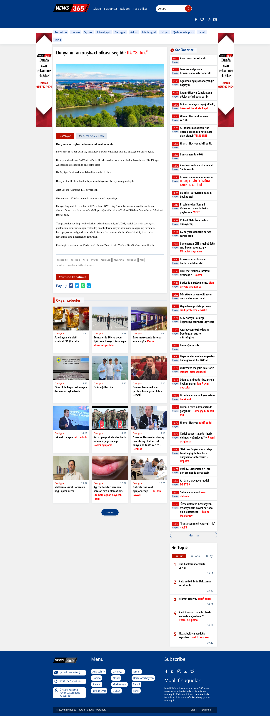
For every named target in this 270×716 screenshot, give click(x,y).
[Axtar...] (188, 8)
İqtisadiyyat (103, 32)
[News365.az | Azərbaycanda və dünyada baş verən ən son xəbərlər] (71, 8)
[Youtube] (215, 20)
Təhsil (201, 32)
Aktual (134, 32)
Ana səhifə (61, 32)
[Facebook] (196, 20)
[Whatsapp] (83, 285)
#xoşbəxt (75, 259)
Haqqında (110, 8)
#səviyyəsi (105, 259)
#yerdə (94, 259)
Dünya (164, 32)
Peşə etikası (140, 8)
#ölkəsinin (131, 259)
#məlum (61, 265)
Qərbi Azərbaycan (183, 32)
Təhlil (58, 40)
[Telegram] (89, 285)
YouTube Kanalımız (72, 277)
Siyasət (88, 32)
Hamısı (110, 512)
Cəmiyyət (120, 32)
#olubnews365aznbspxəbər (81, 265)
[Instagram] (209, 20)
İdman (136, 671)
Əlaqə (97, 8)
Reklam (125, 8)
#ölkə (85, 259)
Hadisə (75, 32)
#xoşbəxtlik (62, 259)
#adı (142, 259)
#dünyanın (119, 259)
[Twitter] (202, 20)
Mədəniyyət (149, 32)
